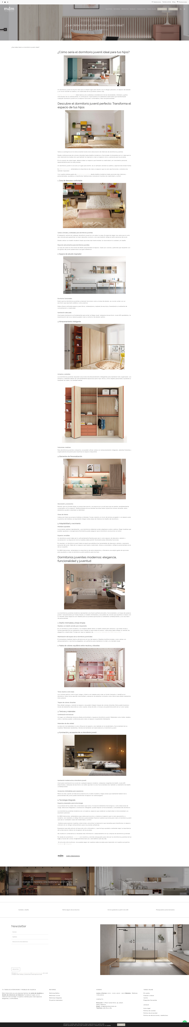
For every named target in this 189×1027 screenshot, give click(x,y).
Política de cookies (150, 1010)
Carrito (146, 998)
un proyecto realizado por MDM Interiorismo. (107, 632)
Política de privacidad (150, 1013)
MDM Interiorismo (65, 169)
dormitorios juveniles (83, 174)
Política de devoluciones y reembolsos (156, 1015)
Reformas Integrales (55, 998)
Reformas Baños (54, 993)
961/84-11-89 (107, 1008)
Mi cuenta (147, 993)
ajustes (109, 1025)
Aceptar (121, 1024)
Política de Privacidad (37, 973)
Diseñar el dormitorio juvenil (66, 95)
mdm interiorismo (86, 29)
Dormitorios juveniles (100, 20)
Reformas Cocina (54, 995)
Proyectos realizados (56, 1000)
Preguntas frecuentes (150, 1000)
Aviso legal (147, 1008)
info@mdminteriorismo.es (108, 1006)
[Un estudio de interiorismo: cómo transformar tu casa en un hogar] (47, 881)
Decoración (85, 20)
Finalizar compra (149, 995)
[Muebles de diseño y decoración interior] (141, 881)
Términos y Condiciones (24, 973)
